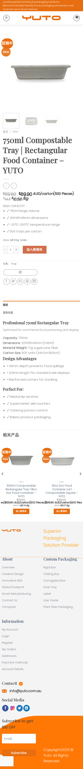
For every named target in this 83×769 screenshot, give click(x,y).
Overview (8, 567)
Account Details (13, 669)
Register (7, 643)
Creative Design (13, 574)
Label (47, 594)
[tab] (41, 305)
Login (5, 636)
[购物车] (77, 18)
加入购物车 (34, 249)
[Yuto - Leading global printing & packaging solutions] (41, 18)
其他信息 (8, 312)
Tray (15, 132)
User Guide (50, 600)
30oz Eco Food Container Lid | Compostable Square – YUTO (62, 491)
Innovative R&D (12, 580)
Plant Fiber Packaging (58, 607)
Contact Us (9, 600)
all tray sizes (18, 240)
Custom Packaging (60, 559)
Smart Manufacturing (16, 594)
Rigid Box (49, 567)
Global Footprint (13, 587)
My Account (10, 629)
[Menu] (6, 18)
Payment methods (15, 662)
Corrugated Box (54, 580)
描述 (5, 304)
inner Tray (50, 587)
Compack (9, 607)
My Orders (9, 649)
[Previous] (9, 71)
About (7, 559)
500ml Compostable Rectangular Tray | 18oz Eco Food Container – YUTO (21, 491)
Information (13, 621)
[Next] (73, 71)
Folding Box (51, 574)
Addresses (9, 656)
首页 (5, 132)
